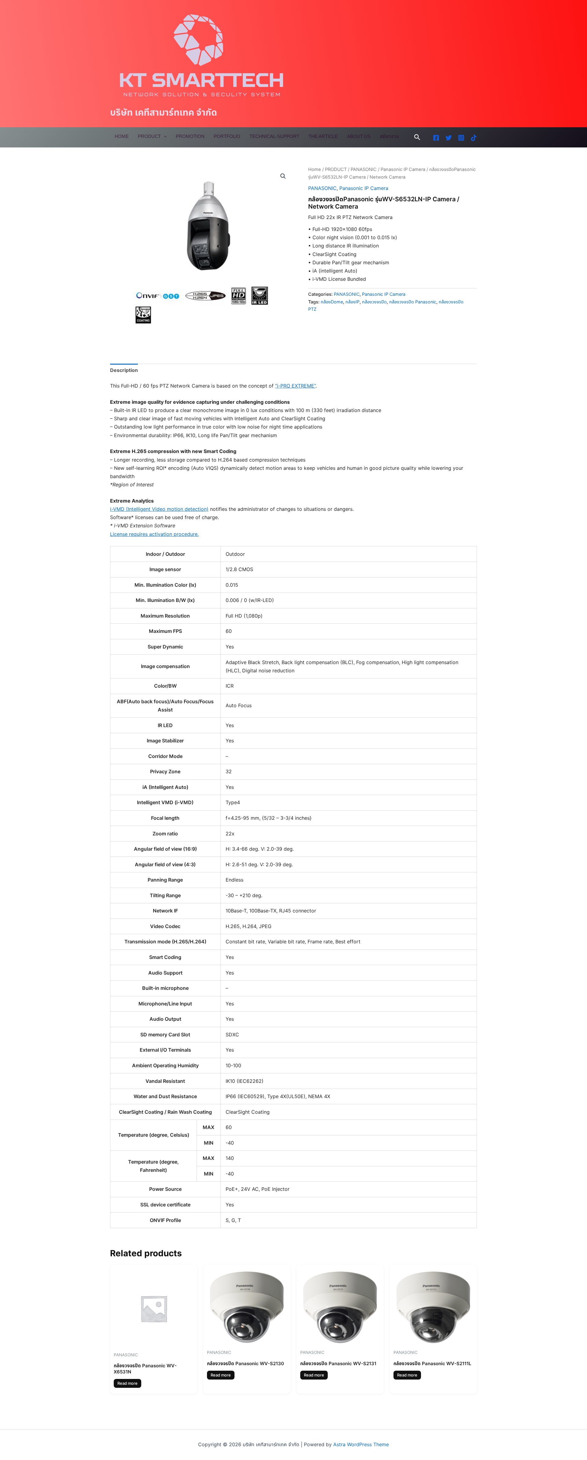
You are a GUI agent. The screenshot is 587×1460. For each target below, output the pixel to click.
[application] (164, 136)
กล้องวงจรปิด (374, 301)
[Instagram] (461, 138)
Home (122, 136)
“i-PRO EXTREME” (295, 386)
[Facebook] (436, 138)
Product (149, 136)
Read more (127, 1383)
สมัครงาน (389, 136)
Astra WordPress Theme (361, 1444)
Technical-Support (274, 136)
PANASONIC (364, 169)
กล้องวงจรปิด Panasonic (412, 301)
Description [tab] (124, 370)
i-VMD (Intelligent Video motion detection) (159, 509)
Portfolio (227, 136)
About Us (359, 136)
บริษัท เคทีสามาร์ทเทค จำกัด (163, 112)
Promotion (190, 136)
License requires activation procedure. (154, 534)
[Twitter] (448, 138)
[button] (417, 137)
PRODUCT (336, 169)
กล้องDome (332, 301)
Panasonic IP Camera (403, 169)
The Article (323, 136)
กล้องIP (352, 301)
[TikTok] (474, 138)
